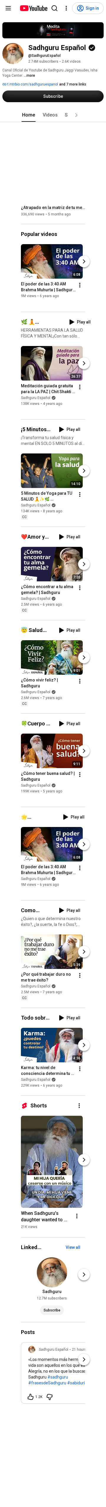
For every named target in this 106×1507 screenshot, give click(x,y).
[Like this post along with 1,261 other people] (30, 1397)
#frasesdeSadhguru (47, 1383)
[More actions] (80, 285)
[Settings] (66, 8)
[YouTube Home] (33, 8)
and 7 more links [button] (72, 84)
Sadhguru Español (35, 398)
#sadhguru (57, 1377)
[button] (76, 115)
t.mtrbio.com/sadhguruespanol (32, 84)
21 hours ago (82, 1349)
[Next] (84, 262)
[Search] (54, 8)
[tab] (28, 115)
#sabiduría (77, 1383)
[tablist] (53, 115)
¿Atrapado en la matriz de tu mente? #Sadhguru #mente (53, 207)
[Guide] (8, 8)
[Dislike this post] (49, 1397)
